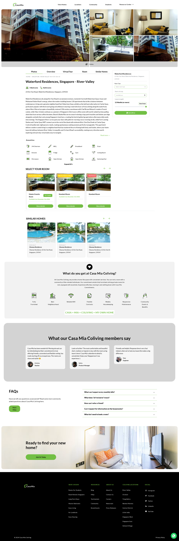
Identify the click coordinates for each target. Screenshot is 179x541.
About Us (109, 490)
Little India (126, 512)
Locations (78, 4)
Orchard (125, 494)
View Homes (62, 4)
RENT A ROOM (74, 484)
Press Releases (111, 508)
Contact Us (109, 494)
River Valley (127, 490)
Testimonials (95, 499)
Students (108, 4)
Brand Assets (95, 508)
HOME (28, 76)
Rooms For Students (75, 490)
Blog (92, 490)
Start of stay (119, 91)
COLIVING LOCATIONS (130, 484)
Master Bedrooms (74, 503)
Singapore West (128, 517)
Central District (128, 508)
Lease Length (119, 99)
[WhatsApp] (174, 536)
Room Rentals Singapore (77, 494)
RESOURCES (95, 484)
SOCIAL (147, 484)
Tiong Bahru (127, 499)
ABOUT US (110, 484)
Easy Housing (73, 517)
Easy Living (72, 508)
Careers (108, 499)
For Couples (48, 195)
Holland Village (128, 526)
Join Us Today (41, 457)
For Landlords (73, 512)
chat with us (131, 113)
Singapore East (127, 521)
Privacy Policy (160, 537)
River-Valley (45, 76)
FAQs (92, 494)
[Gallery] (40, 182)
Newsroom (109, 503)
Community (93, 4)
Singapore (36, 76)
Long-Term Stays (74, 499)
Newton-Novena (128, 503)
